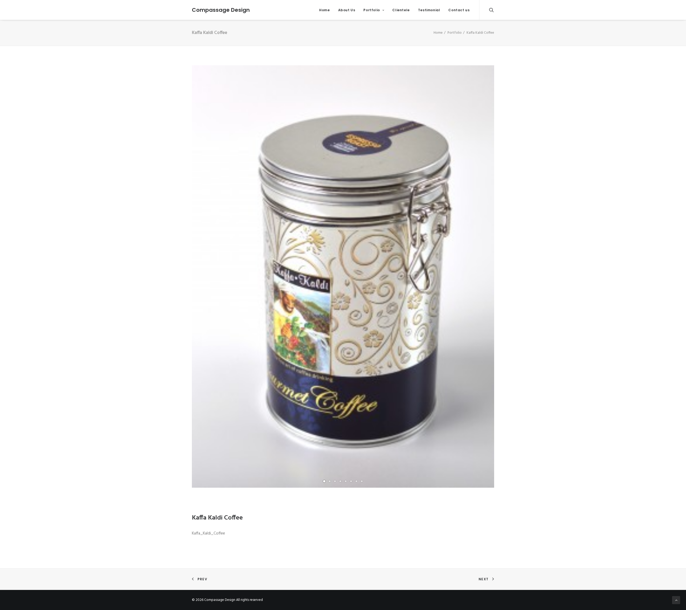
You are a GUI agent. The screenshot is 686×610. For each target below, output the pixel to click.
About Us (346, 10)
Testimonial (429, 10)
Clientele (400, 10)
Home (324, 10)
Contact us (458, 10)
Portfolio (371, 10)
